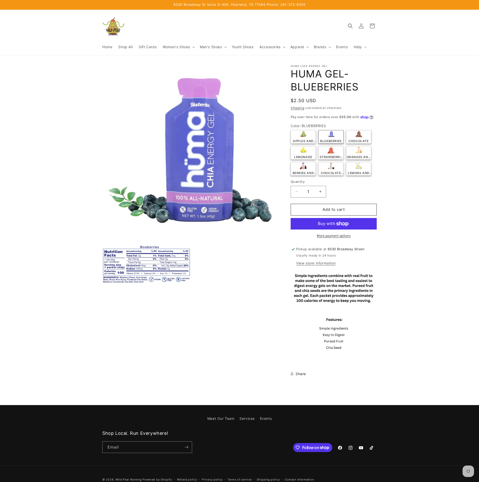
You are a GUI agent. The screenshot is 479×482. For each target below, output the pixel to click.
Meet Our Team (221, 418)
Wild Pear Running (129, 479)
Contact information (299, 479)
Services (247, 418)
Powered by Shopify (157, 479)
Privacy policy (212, 479)
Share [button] (301, 374)
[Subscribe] (186, 447)
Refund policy (187, 479)
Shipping (297, 108)
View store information (316, 263)
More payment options (334, 236)
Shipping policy (268, 479)
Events (266, 418)
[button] (178, 47)
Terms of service (240, 479)
